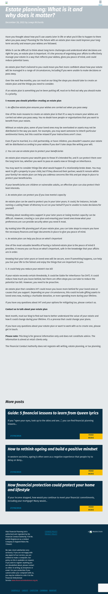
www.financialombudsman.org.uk (24, 580)
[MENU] (99, 2)
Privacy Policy (51, 534)
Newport (53, 590)
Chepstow (34, 590)
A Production (95, 531)
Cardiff (25, 590)
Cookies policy (51, 532)
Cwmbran (44, 590)
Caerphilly (15, 590)
